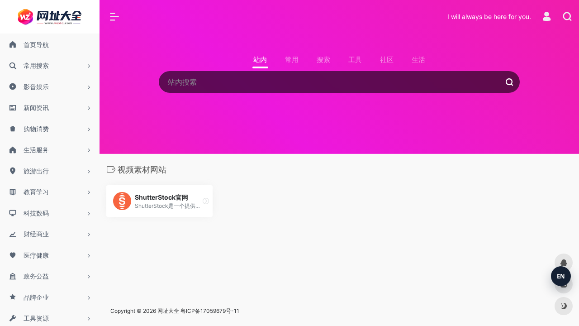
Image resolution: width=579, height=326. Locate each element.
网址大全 (168, 310)
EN (561, 276)
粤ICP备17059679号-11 (209, 310)
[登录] (546, 17)
